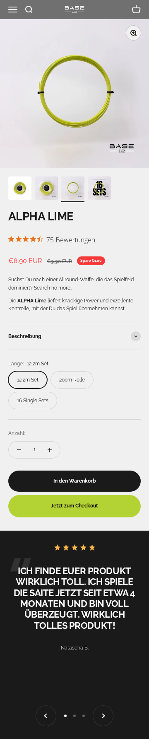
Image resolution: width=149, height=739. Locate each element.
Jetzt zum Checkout (74, 506)
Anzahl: (16, 433)
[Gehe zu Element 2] (46, 189)
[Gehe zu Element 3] (72, 189)
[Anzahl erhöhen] (49, 450)
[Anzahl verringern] (19, 450)
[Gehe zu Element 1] (19, 189)
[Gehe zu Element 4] (99, 189)
